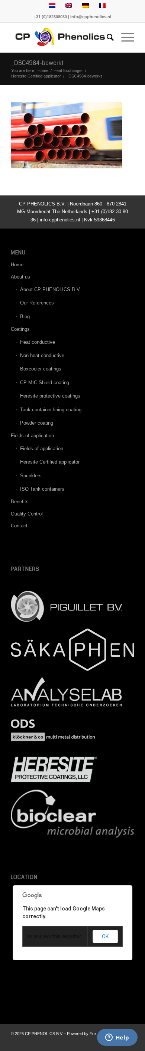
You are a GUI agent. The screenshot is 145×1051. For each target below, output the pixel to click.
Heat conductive (37, 342)
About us (20, 277)
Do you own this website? (54, 936)
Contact (19, 525)
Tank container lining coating (50, 409)
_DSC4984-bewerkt (37, 63)
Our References (37, 303)
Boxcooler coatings (40, 369)
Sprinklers (31, 475)
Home (17, 264)
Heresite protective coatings (50, 396)
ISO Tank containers (42, 489)
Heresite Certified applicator (50, 462)
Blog (25, 316)
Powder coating (36, 423)
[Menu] (124, 37)
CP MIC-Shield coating (44, 382)
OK (105, 936)
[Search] (106, 37)
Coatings (20, 329)
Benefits (20, 501)
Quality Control (27, 514)
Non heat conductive (42, 355)
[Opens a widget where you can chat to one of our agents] (117, 1038)
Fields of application (32, 435)
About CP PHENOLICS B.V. (50, 289)
